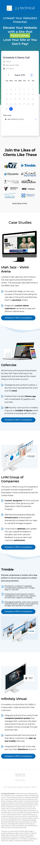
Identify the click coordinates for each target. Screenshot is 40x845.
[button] (11, 65)
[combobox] (20, 119)
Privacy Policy (20, 780)
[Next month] (31, 75)
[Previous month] (8, 75)
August (17, 75)
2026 (23, 75)
